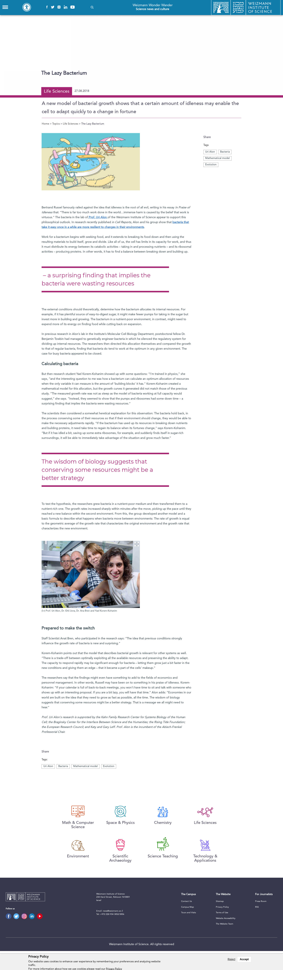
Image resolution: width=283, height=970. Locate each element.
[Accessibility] (26, 7)
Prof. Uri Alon (98, 217)
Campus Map (187, 907)
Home (45, 124)
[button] (92, 7)
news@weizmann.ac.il (113, 911)
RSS (257, 907)
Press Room (260, 901)
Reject (231, 959)
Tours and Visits (188, 913)
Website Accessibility (225, 918)
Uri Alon (210, 152)
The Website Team (224, 924)
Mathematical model (217, 158)
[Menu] (5, 7)
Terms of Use (222, 913)
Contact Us (186, 901)
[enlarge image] (136, 544)
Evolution (211, 164)
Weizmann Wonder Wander (153, 7)
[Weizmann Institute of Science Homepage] (25, 897)
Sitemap (220, 901)
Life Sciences (70, 124)
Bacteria (225, 152)
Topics (56, 124)
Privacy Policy (222, 907)
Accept (244, 959)
